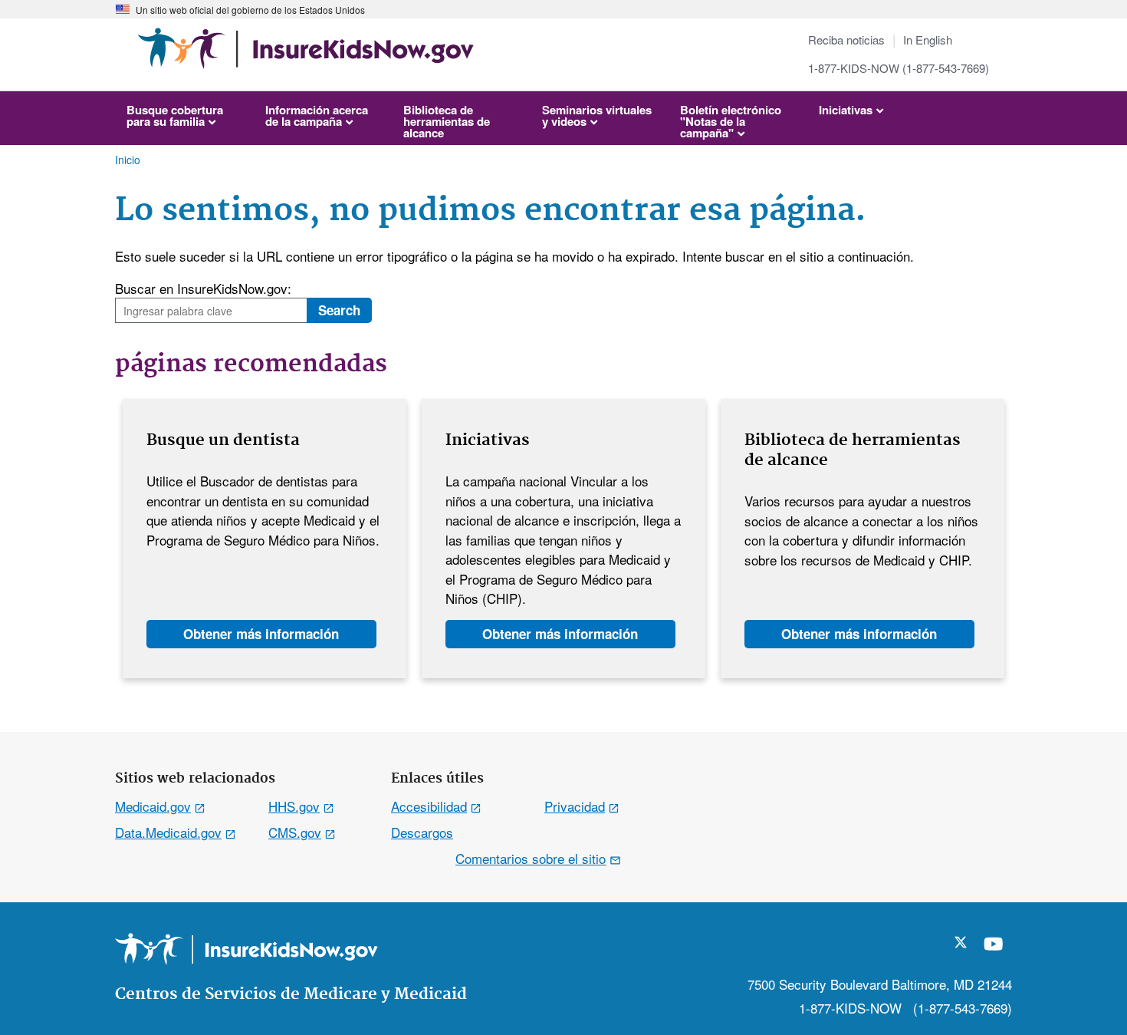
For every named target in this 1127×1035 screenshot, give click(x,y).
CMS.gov (294, 832)
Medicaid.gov (153, 806)
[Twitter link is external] (961, 942)
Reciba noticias (846, 39)
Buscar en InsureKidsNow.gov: (203, 288)
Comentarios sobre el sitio (530, 858)
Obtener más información (261, 634)
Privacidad (574, 806)
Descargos (422, 832)
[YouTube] (993, 950)
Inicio (127, 159)
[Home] (306, 55)
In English (927, 39)
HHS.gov (294, 806)
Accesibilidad (429, 806)
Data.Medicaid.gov (168, 832)
